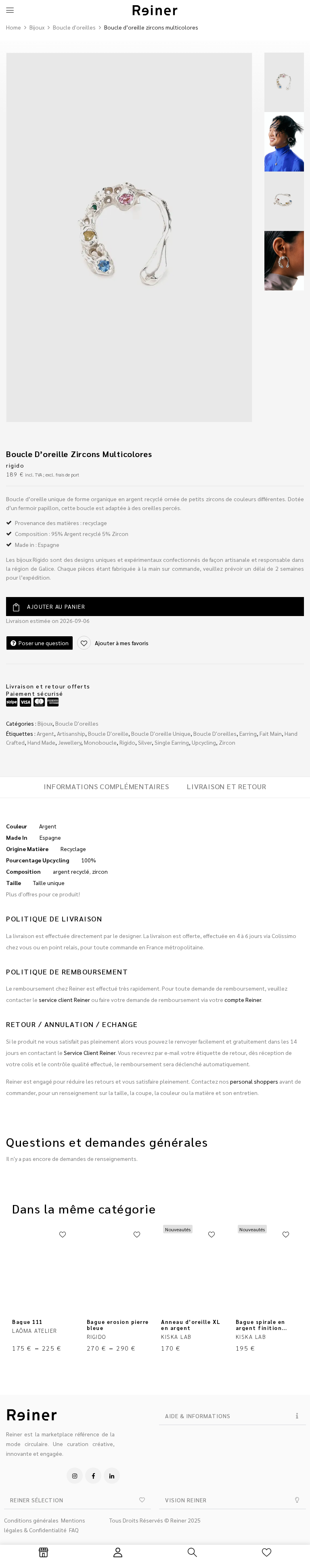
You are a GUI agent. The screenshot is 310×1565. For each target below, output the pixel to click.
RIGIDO (15, 465)
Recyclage (73, 848)
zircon (227, 742)
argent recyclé (71, 871)
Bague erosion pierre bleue (118, 1324)
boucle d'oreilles (215, 733)
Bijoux (36, 27)
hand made (41, 742)
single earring (172, 742)
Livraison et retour (226, 786)
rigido (127, 742)
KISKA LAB (176, 1336)
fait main (271, 733)
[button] (232, 1416)
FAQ (74, 1529)
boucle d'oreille (108, 733)
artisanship (71, 733)
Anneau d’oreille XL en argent (191, 1324)
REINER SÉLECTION (36, 1500)
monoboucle (100, 742)
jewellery (69, 742)
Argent (48, 826)
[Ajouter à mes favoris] (62, 1235)
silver (145, 742)
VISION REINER (186, 1500)
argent (45, 733)
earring (248, 733)
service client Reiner (64, 999)
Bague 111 (27, 1321)
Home (13, 27)
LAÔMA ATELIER (34, 1330)
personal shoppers (254, 1081)
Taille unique (49, 882)
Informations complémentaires (106, 786)
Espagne (50, 837)
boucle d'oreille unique (161, 733)
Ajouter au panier (56, 606)
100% (88, 860)
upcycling (204, 742)
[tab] (106, 787)
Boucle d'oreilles (74, 27)
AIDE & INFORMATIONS (197, 1415)
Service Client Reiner (89, 1052)
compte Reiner (242, 999)
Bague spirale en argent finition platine (260, 1327)
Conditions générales (31, 1520)
